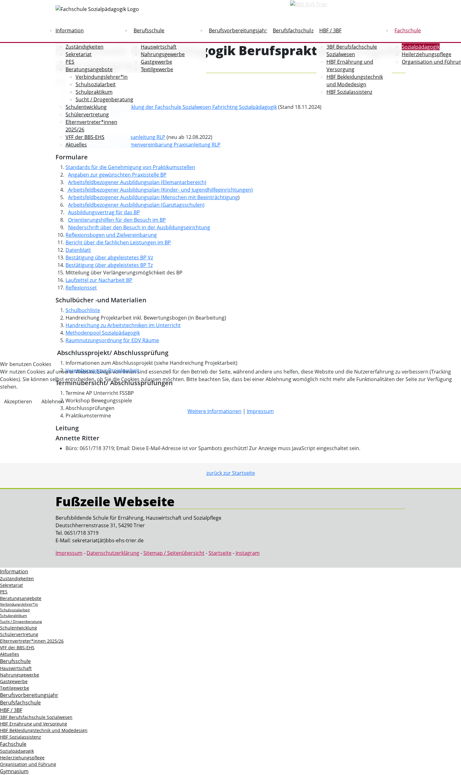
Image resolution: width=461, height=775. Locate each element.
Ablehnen (52, 401)
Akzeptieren (18, 401)
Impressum (260, 411)
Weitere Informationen (214, 411)
